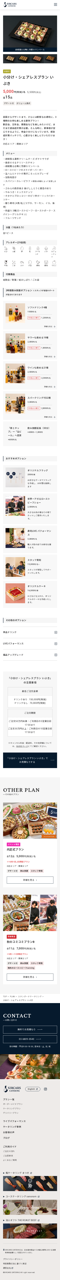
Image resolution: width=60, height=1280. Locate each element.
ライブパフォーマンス (14, 1121)
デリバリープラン (11, 1113)
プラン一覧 (8, 1099)
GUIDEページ (22, 746)
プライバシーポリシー (13, 1259)
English (31, 1089)
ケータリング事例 (12, 1127)
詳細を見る (28, 880)
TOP (5, 996)
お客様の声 (8, 1132)
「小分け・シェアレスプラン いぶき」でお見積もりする (27, 760)
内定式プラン (15, 849)
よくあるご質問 (10, 1160)
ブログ (6, 1138)
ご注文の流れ (9, 1151)
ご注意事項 (8, 1156)
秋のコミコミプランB (21, 941)
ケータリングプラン (12, 1109)
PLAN (12, 996)
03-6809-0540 (26, 1039)
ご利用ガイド (10, 1146)
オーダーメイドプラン (13, 1104)
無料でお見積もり (27, 1029)
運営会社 (7, 1268)
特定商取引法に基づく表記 (15, 1264)
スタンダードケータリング (30, 996)
